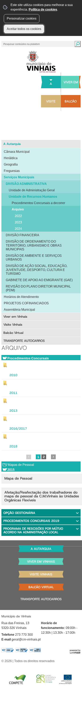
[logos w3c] (21, 650)
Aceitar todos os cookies (24, 29)
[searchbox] (21, 44)
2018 (13, 446)
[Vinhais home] (41, 61)
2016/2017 (18, 428)
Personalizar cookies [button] (21, 18)
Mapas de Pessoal (21, 464)
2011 (13, 393)
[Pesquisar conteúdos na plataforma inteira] (78, 44)
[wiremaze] (75, 651)
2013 (13, 411)
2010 (13, 375)
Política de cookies (43, 9)
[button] (41, 513)
